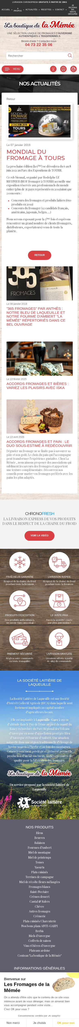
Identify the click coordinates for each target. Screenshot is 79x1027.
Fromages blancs (39, 887)
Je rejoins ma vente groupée (72, 9)
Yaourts (39, 867)
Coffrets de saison (39, 941)
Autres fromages (39, 911)
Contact (59, 10)
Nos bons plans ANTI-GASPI (39, 926)
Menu (16, 69)
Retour (10, 99)
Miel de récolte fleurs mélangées (39, 882)
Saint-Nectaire (39, 892)
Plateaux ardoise (39, 950)
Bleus (39, 833)
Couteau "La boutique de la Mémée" (40, 955)
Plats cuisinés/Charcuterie (39, 921)
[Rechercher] (70, 55)
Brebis (39, 931)
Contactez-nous (47, 41)
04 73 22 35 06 (38, 44)
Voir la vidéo (39, 535)
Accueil (6, 10)
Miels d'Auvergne (39, 936)
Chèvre (39, 906)
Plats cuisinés (39, 872)
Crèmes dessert (39, 897)
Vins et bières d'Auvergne (39, 946)
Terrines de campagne (40, 877)
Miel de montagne (39, 852)
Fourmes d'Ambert (39, 848)
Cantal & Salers (40, 901)
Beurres (39, 838)
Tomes (39, 862)
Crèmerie (39, 916)
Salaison (39, 843)
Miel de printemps (39, 857)
